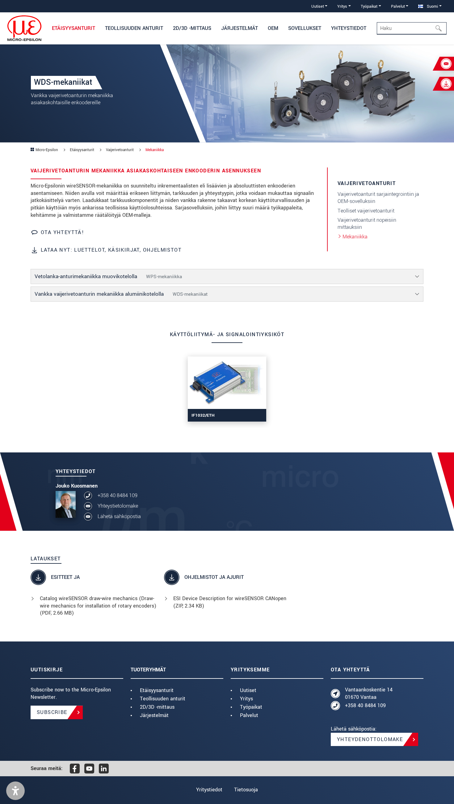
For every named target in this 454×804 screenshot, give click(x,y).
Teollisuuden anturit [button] (134, 28)
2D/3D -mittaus (157, 707)
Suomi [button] (432, 6)
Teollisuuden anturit (162, 698)
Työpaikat (251, 707)
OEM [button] (273, 28)
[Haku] (440, 28)
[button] (15, 790)
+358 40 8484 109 (117, 495)
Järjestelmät (154, 715)
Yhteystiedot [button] (348, 28)
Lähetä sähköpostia (119, 516)
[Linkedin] (104, 768)
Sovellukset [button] (304, 28)
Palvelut (249, 715)
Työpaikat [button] (369, 6)
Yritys (246, 698)
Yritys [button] (342, 6)
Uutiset (248, 690)
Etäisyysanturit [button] (73, 28)
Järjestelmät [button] (239, 28)
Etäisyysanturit (157, 690)
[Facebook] (75, 768)
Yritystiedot (209, 789)
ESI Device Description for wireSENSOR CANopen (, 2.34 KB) (229, 602)
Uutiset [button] (317, 6)
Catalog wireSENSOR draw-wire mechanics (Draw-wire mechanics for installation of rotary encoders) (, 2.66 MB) (98, 606)
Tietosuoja (246, 789)
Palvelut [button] (398, 6)
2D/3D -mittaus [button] (192, 28)
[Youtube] (89, 768)
